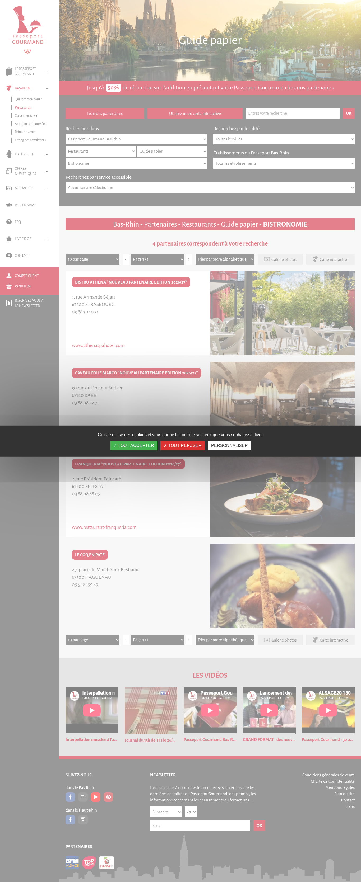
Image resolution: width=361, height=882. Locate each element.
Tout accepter (135, 445)
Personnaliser (229, 445)
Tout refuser (184, 445)
